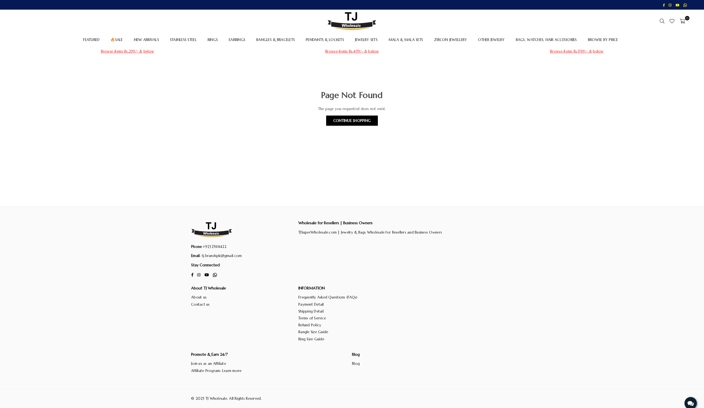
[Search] (662, 21)
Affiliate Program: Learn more (216, 370)
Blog (356, 363)
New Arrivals (146, 39)
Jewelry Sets (366, 39)
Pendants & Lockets (325, 39)
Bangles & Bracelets (275, 39)
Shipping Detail (311, 311)
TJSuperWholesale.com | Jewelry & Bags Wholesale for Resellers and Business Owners (370, 232)
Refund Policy (309, 325)
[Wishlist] (672, 21)
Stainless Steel (183, 39)
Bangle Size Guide (313, 332)
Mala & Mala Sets (406, 39)
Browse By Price (603, 39)
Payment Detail (311, 304)
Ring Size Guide (311, 339)
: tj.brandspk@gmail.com (221, 255)
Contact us (200, 304)
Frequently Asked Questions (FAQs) (328, 297)
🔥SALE (117, 39)
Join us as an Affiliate (208, 363)
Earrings (237, 39)
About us (199, 297)
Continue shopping (352, 120)
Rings (213, 39)
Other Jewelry (491, 39)
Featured (91, 39)
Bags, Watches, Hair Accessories (546, 39)
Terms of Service (312, 318)
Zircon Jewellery (450, 39)
